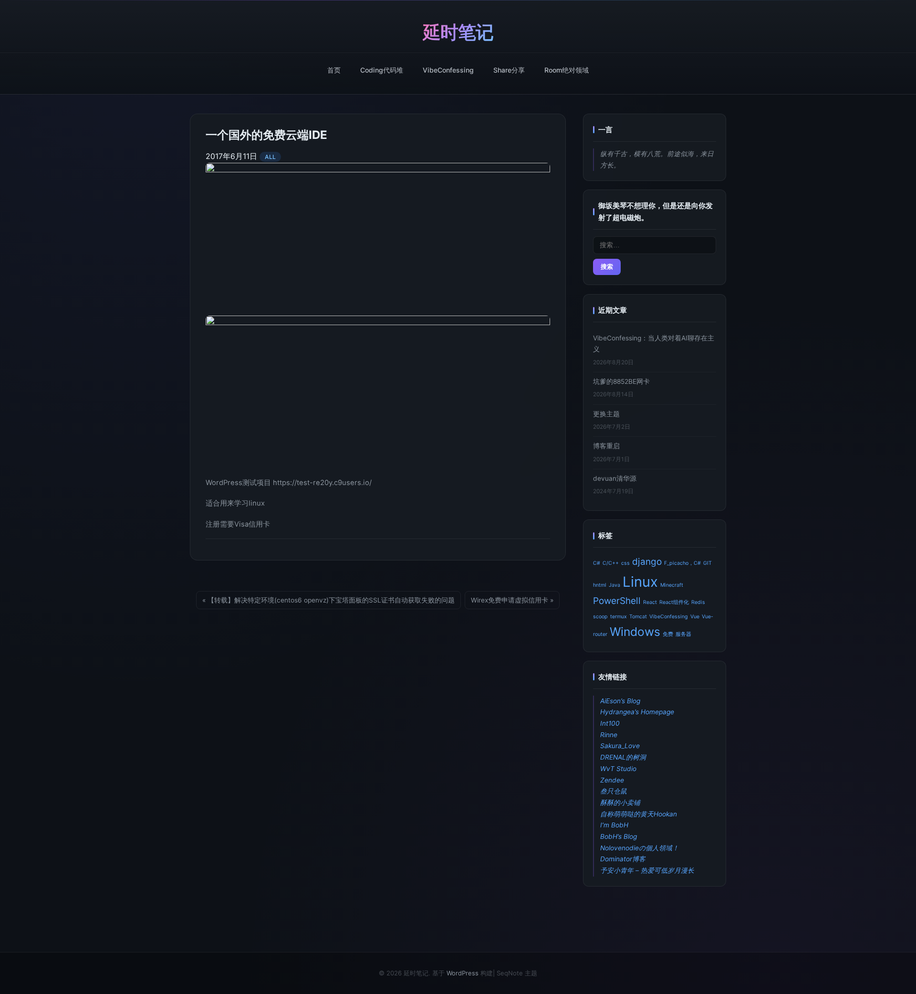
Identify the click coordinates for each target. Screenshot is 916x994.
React (650, 602)
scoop (600, 616)
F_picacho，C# (682, 563)
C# (596, 563)
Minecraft (671, 585)
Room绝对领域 (566, 70)
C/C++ (611, 563)
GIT (707, 563)
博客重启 (606, 446)
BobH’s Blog (618, 836)
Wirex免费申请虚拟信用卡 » (512, 600)
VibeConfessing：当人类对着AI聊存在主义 (653, 343)
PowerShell (617, 600)
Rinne (608, 734)
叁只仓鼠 (613, 791)
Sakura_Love (620, 746)
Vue (694, 616)
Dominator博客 (622, 859)
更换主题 (606, 413)
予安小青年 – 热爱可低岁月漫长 (647, 870)
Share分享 (509, 70)
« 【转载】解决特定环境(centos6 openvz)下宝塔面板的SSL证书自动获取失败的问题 (328, 600)
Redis (698, 602)
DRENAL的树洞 (623, 757)
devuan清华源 (614, 478)
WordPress (463, 973)
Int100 (610, 723)
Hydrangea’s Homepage (637, 712)
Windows (635, 631)
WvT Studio (618, 768)
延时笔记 (458, 32)
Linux (640, 581)
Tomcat (638, 616)
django (647, 561)
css (625, 563)
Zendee (612, 779)
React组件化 (674, 602)
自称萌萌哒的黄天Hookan (638, 813)
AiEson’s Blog (620, 700)
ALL (270, 156)
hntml (599, 585)
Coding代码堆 (381, 70)
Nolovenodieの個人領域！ (639, 847)
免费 (668, 634)
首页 (334, 70)
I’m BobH (614, 825)
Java (614, 585)
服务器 (683, 634)
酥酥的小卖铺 (620, 802)
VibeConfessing (448, 70)
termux (618, 616)
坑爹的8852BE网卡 (621, 381)
